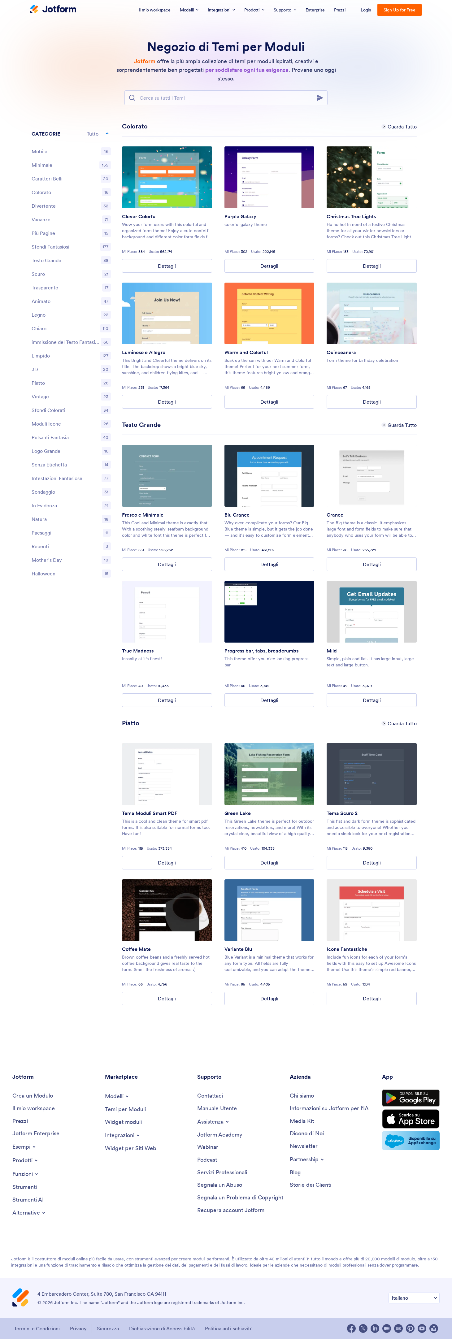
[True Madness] (167, 612)
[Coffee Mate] (167, 910)
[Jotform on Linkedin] (375, 1328)
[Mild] (372, 612)
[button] (71, 134)
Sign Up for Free (399, 10)
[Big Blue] (269, 476)
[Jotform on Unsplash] (433, 1328)
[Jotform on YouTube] (422, 1328)
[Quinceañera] (372, 313)
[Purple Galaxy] (269, 177)
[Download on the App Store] (411, 1119)
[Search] (321, 98)
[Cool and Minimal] (167, 476)
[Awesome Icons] (372, 910)
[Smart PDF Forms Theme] (167, 774)
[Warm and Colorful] (269, 313)
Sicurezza (108, 1328)
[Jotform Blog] (398, 1328)
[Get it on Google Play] (411, 1098)
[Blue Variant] (269, 910)
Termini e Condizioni (37, 1328)
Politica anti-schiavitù (229, 1328)
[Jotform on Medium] (386, 1328)
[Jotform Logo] (53, 9)
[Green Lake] (269, 774)
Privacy (78, 1328)
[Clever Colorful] (167, 177)
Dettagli (167, 266)
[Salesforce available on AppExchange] (411, 1140)
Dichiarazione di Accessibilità (162, 1328)
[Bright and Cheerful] (167, 313)
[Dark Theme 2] (372, 774)
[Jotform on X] (363, 1328)
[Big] (372, 476)
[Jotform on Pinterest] (410, 1328)
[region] (71, 355)
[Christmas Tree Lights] (372, 177)
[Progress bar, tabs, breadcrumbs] (269, 612)
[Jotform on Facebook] (351, 1328)
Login (366, 10)
